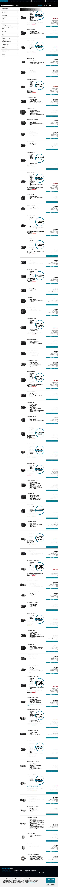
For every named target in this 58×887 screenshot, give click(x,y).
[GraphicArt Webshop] (41, 5)
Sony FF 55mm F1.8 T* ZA (31, 550)
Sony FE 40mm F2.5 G (30, 426)
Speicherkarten (4, 48)
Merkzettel (55, 3)
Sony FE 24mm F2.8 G (30, 194)
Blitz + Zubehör (4, 14)
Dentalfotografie (4, 15)
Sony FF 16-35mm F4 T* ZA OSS (32, 119)
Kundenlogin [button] (50, 3)
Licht (2, 32)
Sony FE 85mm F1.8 (30, 644)
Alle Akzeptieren (51, 879)
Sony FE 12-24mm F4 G (31, 29)
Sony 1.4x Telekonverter (31, 833)
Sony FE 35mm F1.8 (30, 402)
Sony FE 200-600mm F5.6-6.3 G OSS (33, 761)
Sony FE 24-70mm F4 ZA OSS (32, 259)
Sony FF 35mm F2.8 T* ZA (31, 416)
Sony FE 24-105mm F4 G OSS (32, 269)
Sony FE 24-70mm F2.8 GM (31, 238)
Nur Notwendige (51, 882)
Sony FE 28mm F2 (30, 297)
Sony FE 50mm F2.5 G (30, 504)
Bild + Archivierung (5, 12)
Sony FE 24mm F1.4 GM (31, 172)
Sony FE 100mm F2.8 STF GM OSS (32, 676)
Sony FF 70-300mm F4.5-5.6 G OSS (32, 602)
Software (3, 47)
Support (3, 53)
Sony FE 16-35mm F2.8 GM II (32, 79)
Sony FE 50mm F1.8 (30, 493)
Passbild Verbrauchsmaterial (6, 38)
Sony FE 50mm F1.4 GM (31, 463)
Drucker (3, 18)
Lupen (3, 34)
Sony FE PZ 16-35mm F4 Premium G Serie (34, 129)
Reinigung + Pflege (5, 40)
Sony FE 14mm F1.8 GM (31, 40)
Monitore (3, 35)
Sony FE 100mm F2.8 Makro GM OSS (33, 665)
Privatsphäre (34, 871)
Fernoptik (3, 19)
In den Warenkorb (52, 26)
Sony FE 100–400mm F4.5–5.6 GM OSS (33, 709)
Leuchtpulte (4, 31)
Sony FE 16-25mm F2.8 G (31, 68)
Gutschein (3, 24)
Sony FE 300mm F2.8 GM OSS (32, 774)
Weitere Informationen (51, 884)
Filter (2, 21)
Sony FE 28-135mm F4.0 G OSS (32, 360)
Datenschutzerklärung (31, 882)
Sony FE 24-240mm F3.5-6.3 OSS (32, 286)
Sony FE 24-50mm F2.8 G (31, 205)
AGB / (32, 871)
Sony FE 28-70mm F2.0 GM (31, 318)
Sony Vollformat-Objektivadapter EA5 (33, 854)
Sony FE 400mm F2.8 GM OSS (32, 796)
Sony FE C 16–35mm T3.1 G (31, 108)
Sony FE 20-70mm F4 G (31, 152)
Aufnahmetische (4, 9)
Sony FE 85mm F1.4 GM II (31, 613)
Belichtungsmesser (5, 11)
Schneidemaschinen (5, 44)
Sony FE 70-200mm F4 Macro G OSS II (33, 591)
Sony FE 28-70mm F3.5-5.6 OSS (32, 339)
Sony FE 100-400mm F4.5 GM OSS (32, 697)
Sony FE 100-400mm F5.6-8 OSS (32, 730)
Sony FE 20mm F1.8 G (30, 141)
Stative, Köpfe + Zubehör (6, 50)
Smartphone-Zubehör (5, 45)
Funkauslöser (4, 22)
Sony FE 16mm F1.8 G (30, 58)
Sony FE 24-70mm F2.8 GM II (32, 215)
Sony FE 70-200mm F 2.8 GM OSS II (33, 560)
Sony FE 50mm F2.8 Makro (31, 521)
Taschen (3, 54)
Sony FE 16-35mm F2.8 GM (31, 97)
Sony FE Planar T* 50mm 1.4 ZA (32, 480)
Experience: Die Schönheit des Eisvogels (33, 786)
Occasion (3, 37)
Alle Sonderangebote (5, 8)
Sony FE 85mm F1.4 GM (31, 630)
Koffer (3, 28)
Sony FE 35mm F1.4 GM (31, 371)
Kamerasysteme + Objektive (6, 25)
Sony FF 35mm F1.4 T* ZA (31, 391)
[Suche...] (13, 5)
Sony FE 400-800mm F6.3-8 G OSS (32, 806)
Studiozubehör (4, 51)
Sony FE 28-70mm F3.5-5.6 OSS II (32, 350)
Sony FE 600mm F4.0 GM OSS (32, 817)
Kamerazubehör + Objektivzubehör (7, 27)
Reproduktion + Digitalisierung (6, 41)
